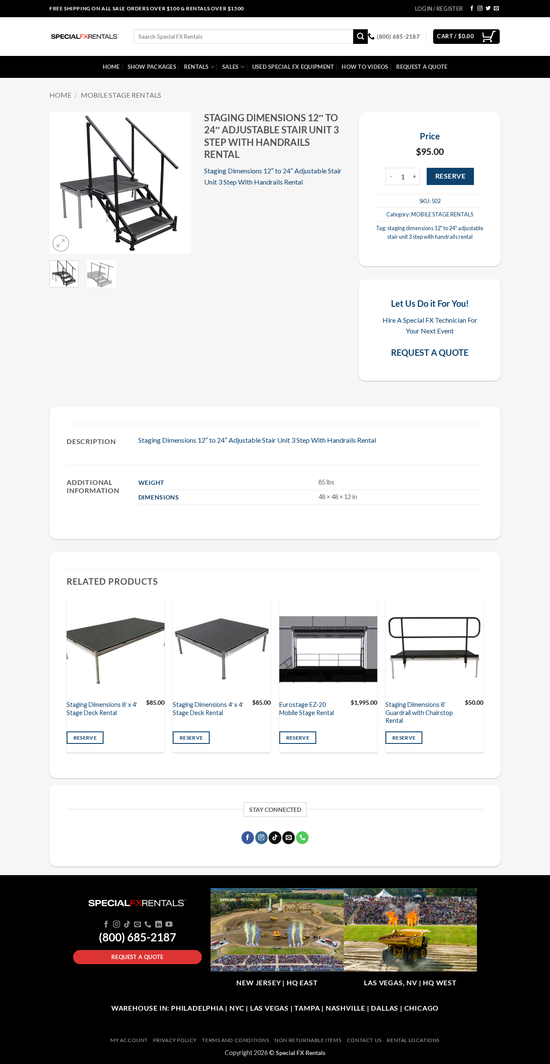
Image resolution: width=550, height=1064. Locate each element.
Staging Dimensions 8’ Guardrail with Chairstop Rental (419, 712)
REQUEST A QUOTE (429, 352)
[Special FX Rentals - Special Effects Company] (85, 37)
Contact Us (364, 1040)
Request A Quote (422, 66)
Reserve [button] (85, 737)
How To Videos (365, 66)
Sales (230, 66)
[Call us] (302, 837)
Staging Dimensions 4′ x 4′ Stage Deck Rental (208, 708)
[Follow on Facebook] (471, 9)
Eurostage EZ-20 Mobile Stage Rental (306, 708)
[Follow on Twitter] (488, 9)
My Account (129, 1040)
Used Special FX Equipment (293, 66)
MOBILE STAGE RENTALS (121, 95)
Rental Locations (413, 1040)
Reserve (450, 176)
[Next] (177, 183)
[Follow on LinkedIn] (158, 924)
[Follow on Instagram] (480, 9)
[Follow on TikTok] (275, 837)
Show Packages (152, 66)
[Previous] (63, 183)
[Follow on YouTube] (168, 924)
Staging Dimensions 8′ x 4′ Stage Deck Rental (102, 708)
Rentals (196, 66)
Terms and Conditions (235, 1040)
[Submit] (360, 36)
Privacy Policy (175, 1040)
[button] (60, 243)
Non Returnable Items (308, 1040)
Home (111, 66)
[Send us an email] (496, 9)
